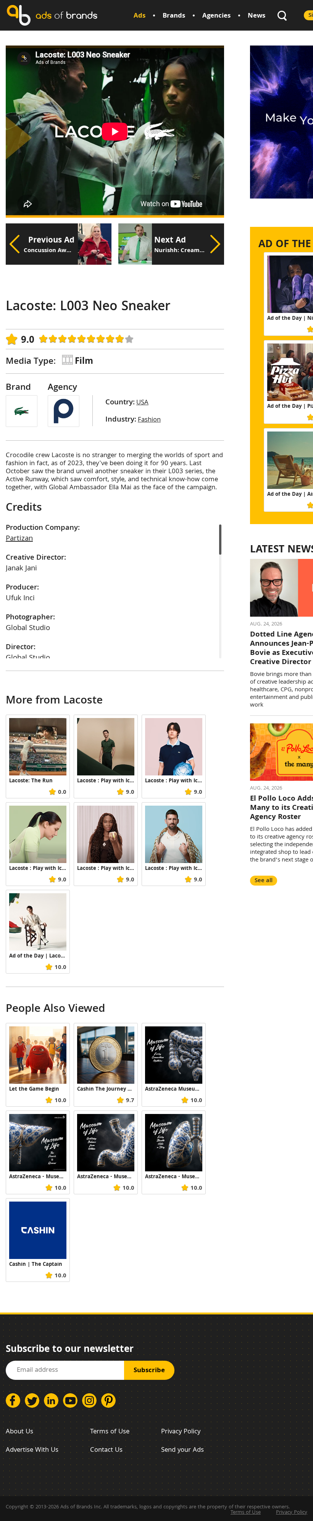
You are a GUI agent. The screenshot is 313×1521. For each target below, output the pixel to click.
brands (66, 15)
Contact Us (106, 1450)
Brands (174, 16)
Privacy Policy (180, 1432)
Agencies (216, 16)
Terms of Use (109, 1432)
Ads (139, 16)
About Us (19, 1432)
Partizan (19, 539)
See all (264, 881)
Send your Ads (182, 1450)
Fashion (149, 420)
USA (142, 403)
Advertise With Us (32, 1450)
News (256, 16)
